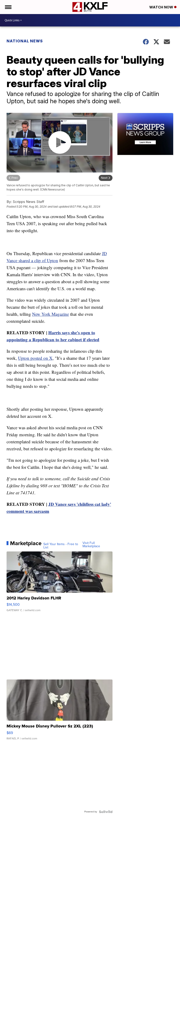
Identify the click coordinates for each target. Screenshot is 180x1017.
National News (25, 41)
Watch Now (161, 7)
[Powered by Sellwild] (105, 811)
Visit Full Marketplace (91, 544)
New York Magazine (50, 314)
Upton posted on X (35, 358)
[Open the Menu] (8, 7)
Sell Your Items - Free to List (60, 546)
